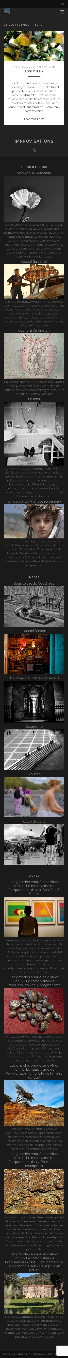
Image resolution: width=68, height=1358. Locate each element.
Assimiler (34, 71)
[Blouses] (34, 816)
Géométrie (34, 726)
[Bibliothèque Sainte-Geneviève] (34, 721)
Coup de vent (34, 821)
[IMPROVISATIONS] (7, 12)
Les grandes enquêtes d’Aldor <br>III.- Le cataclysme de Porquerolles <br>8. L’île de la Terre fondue (34, 1071)
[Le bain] (34, 464)
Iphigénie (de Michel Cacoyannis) (34, 501)
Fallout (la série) (34, 261)
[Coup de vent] (34, 863)
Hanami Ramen (34, 631)
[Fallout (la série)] (34, 297)
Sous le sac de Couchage (34, 583)
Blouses (34, 774)
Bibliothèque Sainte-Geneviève (34, 678)
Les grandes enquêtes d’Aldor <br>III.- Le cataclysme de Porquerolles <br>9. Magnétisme (34, 981)
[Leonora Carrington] (34, 378)
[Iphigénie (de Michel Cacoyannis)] (34, 537)
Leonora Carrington (34, 330)
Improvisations (34, 141)
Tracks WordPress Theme (20, 1354)
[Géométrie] (34, 769)
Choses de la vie (44, 67)
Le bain (34, 399)
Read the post (34, 119)
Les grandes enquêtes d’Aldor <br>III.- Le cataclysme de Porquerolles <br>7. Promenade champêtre (34, 1160)
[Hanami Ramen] (34, 673)
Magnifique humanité (34, 173)
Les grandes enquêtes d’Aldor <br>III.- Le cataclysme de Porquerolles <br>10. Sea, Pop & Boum (34, 888)
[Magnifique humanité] (34, 220)
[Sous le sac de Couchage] (34, 625)
